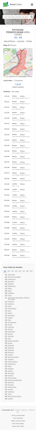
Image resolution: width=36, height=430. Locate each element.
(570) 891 (6, 233)
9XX (31, 271)
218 (10, 315)
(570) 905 (6, 239)
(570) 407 (6, 140)
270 (9, 385)
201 (10, 274)
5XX (16, 271)
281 (8, 394)
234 (8, 338)
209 (9, 293)
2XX (5, 271)
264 (9, 375)
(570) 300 (6, 118)
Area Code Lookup (18, 423)
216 (8, 311)
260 (9, 371)
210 (8, 295)
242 (9, 348)
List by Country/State (18, 415)
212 (9, 301)
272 (15, 37)
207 (8, 288)
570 (20, 37)
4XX (12, 271)
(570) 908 (6, 244)
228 (10, 331)
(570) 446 (6, 151)
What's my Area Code (18, 421)
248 (9, 352)
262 (9, 373)
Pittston (22, 96)
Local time (20, 41)
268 (13, 380)
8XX (27, 271)
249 (9, 355)
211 (17, 298)
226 (9, 329)
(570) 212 (6, 101)
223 (10, 322)
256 (9, 368)
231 (9, 336)
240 (9, 345)
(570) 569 (6, 184)
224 (8, 324)
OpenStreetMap (22, 76)
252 (11, 361)
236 (12, 341)
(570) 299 (6, 112)
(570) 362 (6, 134)
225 (9, 327)
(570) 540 (6, 178)
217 (8, 313)
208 (8, 291)
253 (10, 364)
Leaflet (10, 76)
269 (9, 382)
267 (10, 378)
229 (9, 334)
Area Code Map (18, 418)
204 (9, 281)
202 (13, 277)
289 (9, 398)
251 (9, 359)
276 (9, 389)
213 (9, 304)
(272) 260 (6, 96)
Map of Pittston (9, 41)
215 (10, 308)
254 (8, 366)
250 (12, 357)
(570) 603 (6, 195)
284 (13, 396)
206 (10, 286)
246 (9, 350)
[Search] (31, 17)
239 (8, 343)
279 (9, 392)
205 (9, 284)
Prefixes (29, 41)
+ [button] (6, 51)
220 (8, 320)
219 (9, 318)
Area (16, 4)
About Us (25, 410)
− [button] (6, 53)
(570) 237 (6, 107)
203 (10, 279)
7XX (23, 271)
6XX (20, 271)
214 (8, 306)
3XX (8, 271)
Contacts (18, 410)
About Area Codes (18, 426)
